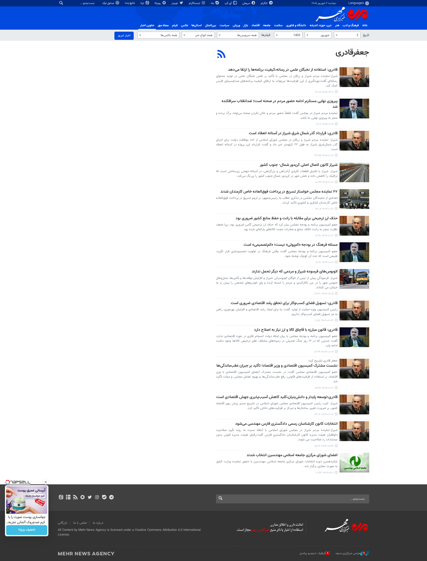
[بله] (104, 497)
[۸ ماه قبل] (354, 279)
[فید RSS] (75, 497)
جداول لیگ (108, 3)
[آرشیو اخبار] (68, 497)
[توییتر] (90, 497)
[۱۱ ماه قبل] (354, 431)
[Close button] (45, 482)
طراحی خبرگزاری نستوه (348, 553)
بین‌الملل (210, 25)
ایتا (143, 3)
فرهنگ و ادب (351, 25)
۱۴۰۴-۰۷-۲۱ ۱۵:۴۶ (324, 388)
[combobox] (347, 35)
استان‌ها (197, 25)
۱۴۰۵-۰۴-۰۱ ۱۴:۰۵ (324, 92)
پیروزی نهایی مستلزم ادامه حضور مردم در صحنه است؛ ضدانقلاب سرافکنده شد (280, 104)
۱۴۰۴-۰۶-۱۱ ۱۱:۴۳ (325, 473)
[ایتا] (61, 497)
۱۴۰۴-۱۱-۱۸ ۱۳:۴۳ (324, 156)
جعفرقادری (352, 52)
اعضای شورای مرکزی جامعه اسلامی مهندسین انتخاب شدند (292, 455)
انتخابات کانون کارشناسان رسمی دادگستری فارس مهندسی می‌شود (286, 424)
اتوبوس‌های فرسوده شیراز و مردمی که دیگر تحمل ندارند (295, 272)
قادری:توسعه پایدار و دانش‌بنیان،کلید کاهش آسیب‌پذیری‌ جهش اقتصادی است (277, 397)
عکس (184, 25)
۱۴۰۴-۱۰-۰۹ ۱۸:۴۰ (324, 262)
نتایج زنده (130, 3)
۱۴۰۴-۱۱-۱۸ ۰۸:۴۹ (324, 182)
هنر (337, 25)
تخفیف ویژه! (26, 530)
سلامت (278, 25)
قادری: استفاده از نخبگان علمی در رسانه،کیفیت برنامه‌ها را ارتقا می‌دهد (283, 70)
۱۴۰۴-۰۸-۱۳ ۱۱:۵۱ (324, 320)
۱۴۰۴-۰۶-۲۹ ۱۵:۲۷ (324, 446)
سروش (246, 3)
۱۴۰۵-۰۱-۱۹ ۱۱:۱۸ (325, 124)
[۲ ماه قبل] (354, 77)
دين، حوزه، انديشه (321, 25)
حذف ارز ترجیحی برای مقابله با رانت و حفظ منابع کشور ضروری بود (287, 219)
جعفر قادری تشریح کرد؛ (323, 360)
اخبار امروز (124, 35)
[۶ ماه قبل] (354, 141)
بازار (245, 25)
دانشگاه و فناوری (296, 25)
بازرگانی (62, 522)
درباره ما (98, 522)
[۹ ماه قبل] (354, 310)
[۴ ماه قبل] (354, 108)
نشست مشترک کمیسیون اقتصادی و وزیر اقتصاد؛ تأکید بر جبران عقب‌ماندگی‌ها (277, 366)
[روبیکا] (83, 497)
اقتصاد (256, 25)
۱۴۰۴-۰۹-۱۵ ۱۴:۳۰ (324, 294)
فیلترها (265, 35)
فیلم (175, 25)
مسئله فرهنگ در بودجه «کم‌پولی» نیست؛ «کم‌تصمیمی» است (291, 245)
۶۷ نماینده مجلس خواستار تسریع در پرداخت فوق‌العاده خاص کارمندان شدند (279, 192)
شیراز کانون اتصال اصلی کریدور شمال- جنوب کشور (299, 165)
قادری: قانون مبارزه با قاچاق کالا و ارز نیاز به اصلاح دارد (296, 330)
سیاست (224, 25)
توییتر (175, 3)
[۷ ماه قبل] (354, 199)
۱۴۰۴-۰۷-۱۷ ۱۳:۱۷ (324, 414)
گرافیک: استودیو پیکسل (312, 553)
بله (213, 3)
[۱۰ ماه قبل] (354, 369)
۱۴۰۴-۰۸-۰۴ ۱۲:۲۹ (324, 352)
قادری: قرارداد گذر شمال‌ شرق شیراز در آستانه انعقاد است (293, 133)
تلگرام (264, 3)
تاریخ (366, 35)
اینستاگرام (195, 3)
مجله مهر (163, 25)
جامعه (267, 25)
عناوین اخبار (147, 25)
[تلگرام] (111, 497)
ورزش (236, 25)
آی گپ (229, 3)
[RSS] (221, 54)
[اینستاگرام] (97, 497)
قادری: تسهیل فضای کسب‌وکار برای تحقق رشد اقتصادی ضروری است (284, 303)
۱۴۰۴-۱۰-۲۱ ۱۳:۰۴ (324, 209)
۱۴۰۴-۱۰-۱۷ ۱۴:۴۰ (324, 236)
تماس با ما (80, 522)
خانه (364, 25)
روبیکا (158, 3)
